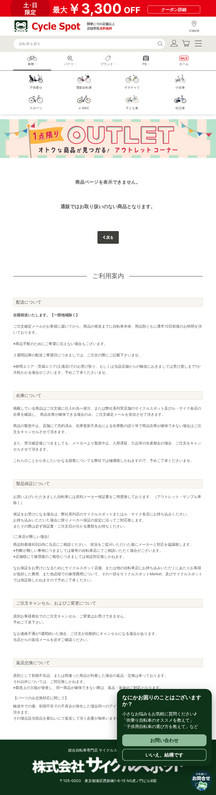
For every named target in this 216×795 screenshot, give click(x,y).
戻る (109, 237)
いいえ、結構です (164, 755)
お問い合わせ (164, 740)
